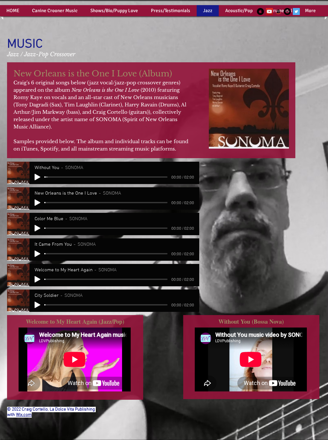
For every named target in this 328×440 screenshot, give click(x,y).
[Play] (37, 177)
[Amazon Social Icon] (278, 11)
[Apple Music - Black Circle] (260, 11)
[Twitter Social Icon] (296, 11)
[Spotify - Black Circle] (287, 11)
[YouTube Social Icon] (269, 11)
